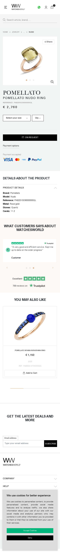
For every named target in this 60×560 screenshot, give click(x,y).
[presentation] (7, 267)
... (24, 32)
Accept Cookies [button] (30, 530)
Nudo (31, 32)
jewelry (15, 32)
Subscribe (50, 444)
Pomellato (15, 193)
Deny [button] (30, 538)
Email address (10, 438)
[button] (26, 80)
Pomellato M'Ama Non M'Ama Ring (30, 350)
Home (5, 32)
